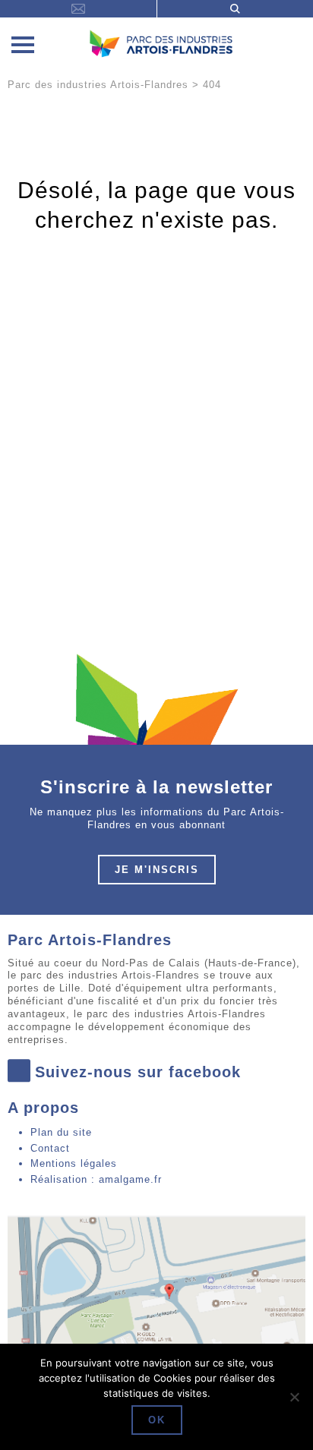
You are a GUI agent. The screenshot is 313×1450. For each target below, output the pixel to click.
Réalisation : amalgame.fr (96, 1179)
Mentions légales (73, 1163)
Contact (50, 1148)
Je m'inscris (157, 869)
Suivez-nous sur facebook (138, 1072)
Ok (157, 1420)
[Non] (294, 1396)
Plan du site (61, 1132)
